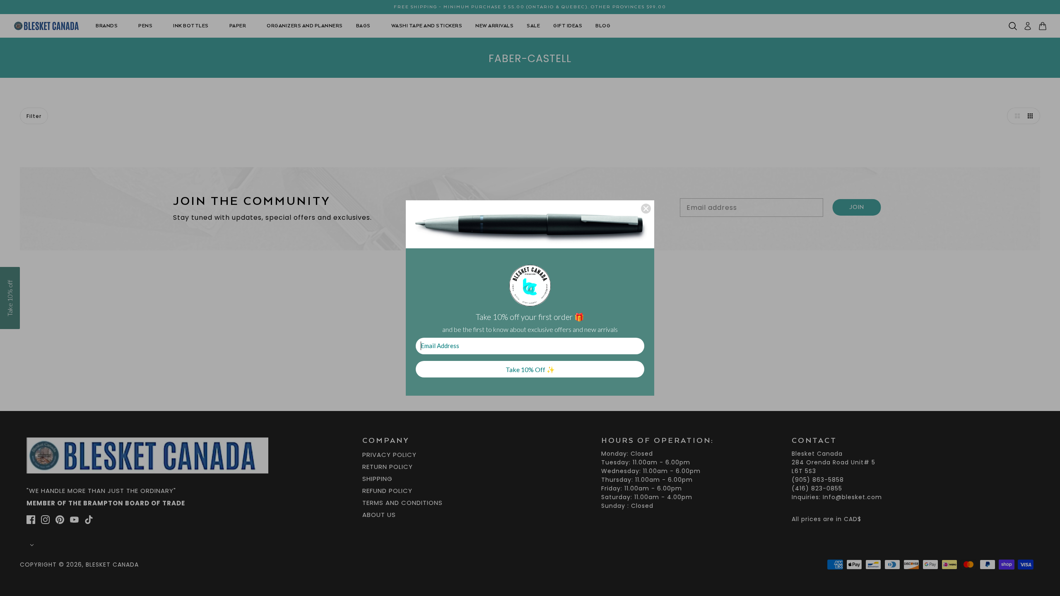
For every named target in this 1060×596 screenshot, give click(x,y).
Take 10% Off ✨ (530, 369)
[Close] (646, 209)
